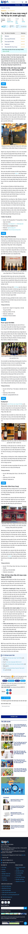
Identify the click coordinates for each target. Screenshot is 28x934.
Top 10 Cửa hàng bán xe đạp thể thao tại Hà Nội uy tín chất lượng (20, 726)
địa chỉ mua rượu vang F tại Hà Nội (13, 658)
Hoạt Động (4, 877)
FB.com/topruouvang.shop (14, 229)
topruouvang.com (12, 227)
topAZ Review (4, 2)
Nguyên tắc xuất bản (20, 881)
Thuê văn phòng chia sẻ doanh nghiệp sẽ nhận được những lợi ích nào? (17, 827)
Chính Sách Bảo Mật (6, 890)
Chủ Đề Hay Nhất (19, 873)
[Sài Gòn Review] (12, 913)
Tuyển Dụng (4, 880)
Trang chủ (3, 7)
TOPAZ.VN (12, 921)
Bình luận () (11, 26)
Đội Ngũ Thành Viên (6, 873)
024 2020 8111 (12, 224)
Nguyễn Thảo (10, 21)
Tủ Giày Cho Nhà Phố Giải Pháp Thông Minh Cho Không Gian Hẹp (17, 807)
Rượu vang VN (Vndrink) (10, 38)
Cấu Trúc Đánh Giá (6, 875)
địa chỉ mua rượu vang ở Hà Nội (15, 404)
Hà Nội (23, 21)
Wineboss (7, 36)
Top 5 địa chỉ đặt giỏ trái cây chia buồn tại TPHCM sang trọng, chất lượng (20, 770)
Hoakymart (7, 44)
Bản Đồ (23, 855)
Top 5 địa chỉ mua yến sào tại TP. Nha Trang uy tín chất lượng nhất (20, 761)
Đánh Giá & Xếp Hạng (6, 886)
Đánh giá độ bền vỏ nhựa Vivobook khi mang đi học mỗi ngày (17, 814)
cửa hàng (16, 287)
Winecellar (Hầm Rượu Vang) (11, 46)
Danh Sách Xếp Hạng (20, 877)
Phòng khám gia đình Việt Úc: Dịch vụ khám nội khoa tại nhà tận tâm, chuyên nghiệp (17, 820)
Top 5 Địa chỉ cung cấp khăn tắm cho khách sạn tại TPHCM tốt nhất (20, 752)
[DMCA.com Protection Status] (14, 923)
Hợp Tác (4, 871)
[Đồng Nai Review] (16, 913)
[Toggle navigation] (26, 2)
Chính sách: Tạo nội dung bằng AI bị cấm (10, 894)
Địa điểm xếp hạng (20, 879)
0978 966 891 (20, 224)
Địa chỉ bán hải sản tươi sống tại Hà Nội (15, 664)
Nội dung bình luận (6, 703)
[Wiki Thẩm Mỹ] (23, 913)
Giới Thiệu (4, 867)
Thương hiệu (18, 875)
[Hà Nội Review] (3, 913)
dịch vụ (16, 173)
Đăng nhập (17, 5)
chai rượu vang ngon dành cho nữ (13, 662)
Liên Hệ (3, 869)
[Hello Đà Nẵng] (7, 913)
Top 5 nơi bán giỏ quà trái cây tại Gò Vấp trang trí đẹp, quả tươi (20, 744)
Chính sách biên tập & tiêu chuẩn (9, 892)
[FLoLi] (19, 913)
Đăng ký (23, 5)
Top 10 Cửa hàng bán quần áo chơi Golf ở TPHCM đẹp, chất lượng (20, 735)
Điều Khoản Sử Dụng (6, 888)
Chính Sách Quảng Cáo (7, 897)
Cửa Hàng (8, 7)
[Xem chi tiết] (6, 51)
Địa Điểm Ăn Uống (20, 870)
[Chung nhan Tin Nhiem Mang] (5, 923)
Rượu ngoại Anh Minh (9, 41)
